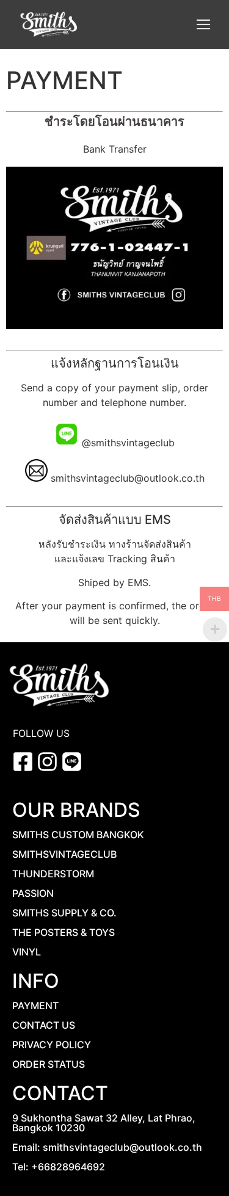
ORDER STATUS (48, 1064)
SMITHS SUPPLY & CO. (64, 913)
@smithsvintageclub (127, 443)
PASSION (33, 893)
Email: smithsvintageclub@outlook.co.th (107, 1147)
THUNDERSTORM (53, 874)
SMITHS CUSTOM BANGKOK (78, 834)
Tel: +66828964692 (58, 1167)
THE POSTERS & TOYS (63, 932)
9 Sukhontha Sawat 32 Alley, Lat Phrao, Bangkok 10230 (103, 1123)
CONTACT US (43, 1025)
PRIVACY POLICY (51, 1044)
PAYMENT (35, 1005)
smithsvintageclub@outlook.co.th (128, 478)
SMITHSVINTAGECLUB (64, 854)
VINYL (26, 952)
